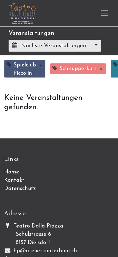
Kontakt (14, 180)
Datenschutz (20, 188)
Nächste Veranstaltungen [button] (53, 46)
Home (11, 172)
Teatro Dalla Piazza (38, 226)
